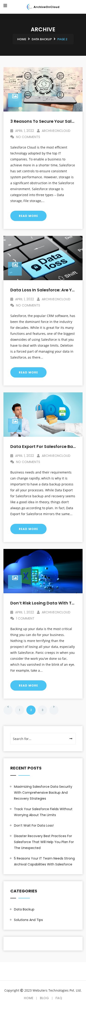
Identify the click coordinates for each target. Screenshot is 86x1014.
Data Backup (24, 909)
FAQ (58, 998)
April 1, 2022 (24, 130)
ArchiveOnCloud (55, 130)
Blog (44, 998)
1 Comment (24, 618)
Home (28, 998)
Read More (28, 216)
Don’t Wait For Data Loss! (34, 825)
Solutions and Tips (28, 920)
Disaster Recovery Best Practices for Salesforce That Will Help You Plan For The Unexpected (44, 842)
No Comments (27, 137)
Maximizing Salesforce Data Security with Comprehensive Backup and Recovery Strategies (43, 792)
